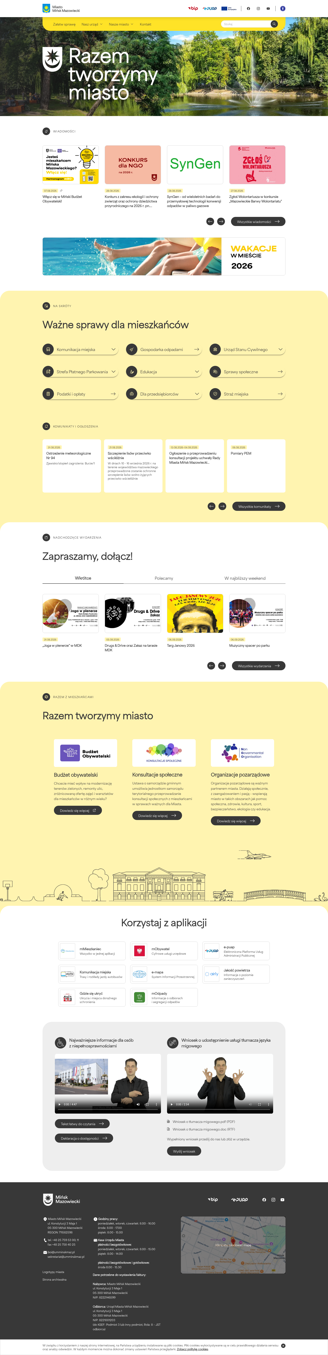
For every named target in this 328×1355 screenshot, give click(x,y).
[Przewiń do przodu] (221, 221)
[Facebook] (248, 8)
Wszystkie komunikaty (254, 506)
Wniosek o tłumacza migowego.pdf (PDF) (204, 1121)
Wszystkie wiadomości (254, 221)
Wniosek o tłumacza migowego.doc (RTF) (204, 1129)
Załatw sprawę (64, 23)
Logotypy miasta (53, 1272)
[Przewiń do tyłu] (210, 221)
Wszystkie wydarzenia (254, 665)
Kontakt (145, 23)
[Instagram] (258, 8)
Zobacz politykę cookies (192, 1349)
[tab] (83, 579)
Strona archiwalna (54, 1279)
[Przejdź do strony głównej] (61, 1200)
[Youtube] (268, 8)
